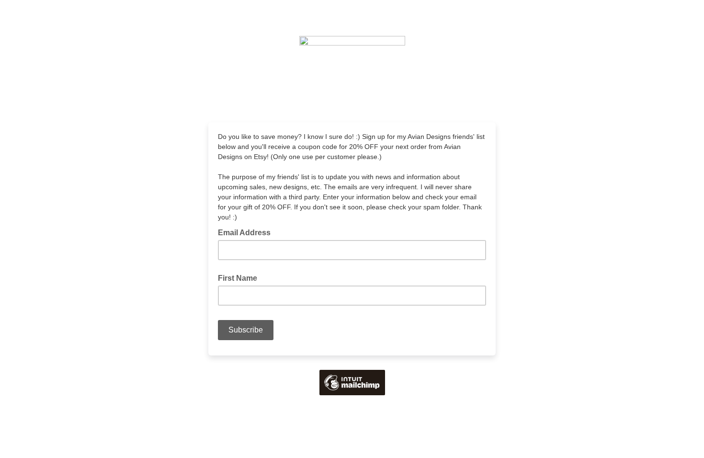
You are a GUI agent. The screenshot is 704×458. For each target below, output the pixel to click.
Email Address (247, 232)
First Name (237, 278)
